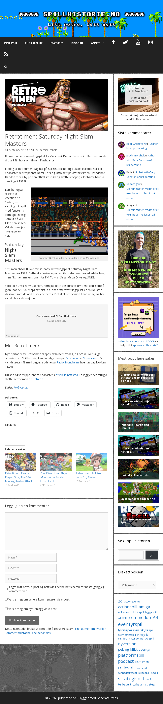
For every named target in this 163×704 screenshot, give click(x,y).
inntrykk (142, 635)
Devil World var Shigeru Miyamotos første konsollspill (55, 477)
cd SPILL (123, 618)
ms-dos (122, 638)
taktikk (149, 679)
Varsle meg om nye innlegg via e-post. (32, 609)
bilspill (140, 612)
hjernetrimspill (127, 635)
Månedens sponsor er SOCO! (136, 341)
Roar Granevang (136, 143)
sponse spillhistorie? (145, 345)
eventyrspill (131, 624)
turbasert (124, 684)
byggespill (151, 612)
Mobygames (21, 387)
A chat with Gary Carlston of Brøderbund (140, 160)
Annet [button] (95, 43)
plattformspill (131, 655)
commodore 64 (143, 617)
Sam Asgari (133, 184)
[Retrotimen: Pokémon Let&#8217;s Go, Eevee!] (91, 462)
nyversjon (127, 643)
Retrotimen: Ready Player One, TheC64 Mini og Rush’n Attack (19, 477)
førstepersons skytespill (136, 630)
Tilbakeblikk (34, 43)
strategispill (131, 678)
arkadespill (126, 612)
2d (120, 601)
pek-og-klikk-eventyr (134, 649)
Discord (77, 43)
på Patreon (36, 379)
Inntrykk (10, 43)
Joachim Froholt (48, 149)
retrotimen (142, 662)
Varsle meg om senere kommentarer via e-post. (39, 599)
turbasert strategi (144, 684)
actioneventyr (132, 601)
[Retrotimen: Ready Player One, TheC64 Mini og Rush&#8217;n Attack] (20, 462)
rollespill (127, 668)
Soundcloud (90, 358)
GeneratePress (107, 698)
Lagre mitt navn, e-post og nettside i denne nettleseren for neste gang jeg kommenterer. (56, 589)
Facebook (71, 358)
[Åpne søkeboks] (5, 67)
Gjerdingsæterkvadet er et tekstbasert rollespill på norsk (142, 193)
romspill (142, 668)
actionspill (127, 606)
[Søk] (152, 555)
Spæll (154, 673)
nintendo (134, 638)
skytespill (143, 673)
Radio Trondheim (67, 362)
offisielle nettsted (67, 375)
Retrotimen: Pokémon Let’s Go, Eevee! (90, 475)
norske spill (147, 638)
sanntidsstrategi (127, 673)
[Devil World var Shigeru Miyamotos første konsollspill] (56, 462)
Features (56, 43)
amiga (144, 606)
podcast (126, 661)
